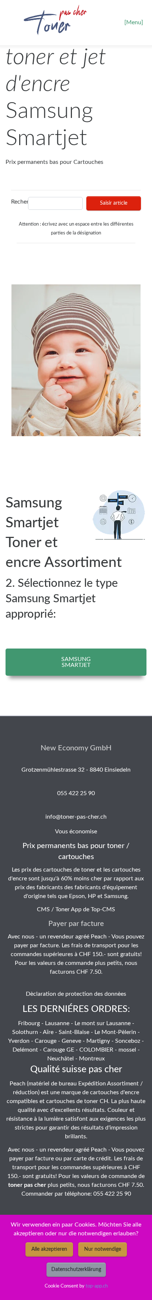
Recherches (17, 202)
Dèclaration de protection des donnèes (76, 994)
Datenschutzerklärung (76, 1269)
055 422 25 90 (76, 793)
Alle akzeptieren (49, 1249)
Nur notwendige (102, 1249)
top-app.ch (97, 1286)
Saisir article (113, 203)
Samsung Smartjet (76, 662)
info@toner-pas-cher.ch (76, 817)
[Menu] (133, 22)
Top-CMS (103, 909)
